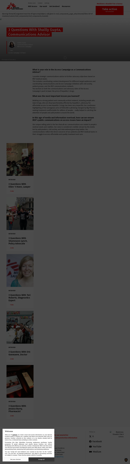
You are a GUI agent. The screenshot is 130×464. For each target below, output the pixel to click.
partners (14, 435)
